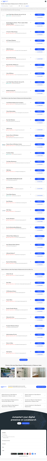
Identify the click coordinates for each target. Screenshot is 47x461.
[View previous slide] (22, 379)
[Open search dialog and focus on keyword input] (2, 5)
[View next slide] (24, 379)
